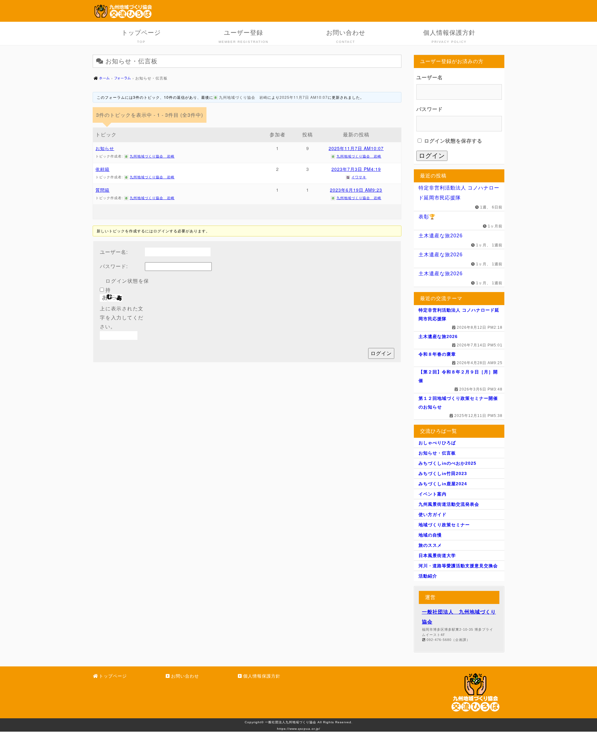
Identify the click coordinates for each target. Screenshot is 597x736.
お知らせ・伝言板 (437, 452)
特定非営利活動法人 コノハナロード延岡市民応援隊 (459, 192)
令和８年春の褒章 (437, 354)
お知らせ (104, 148)
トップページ (141, 36)
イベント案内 (433, 493)
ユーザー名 (429, 77)
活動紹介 (428, 576)
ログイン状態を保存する (452, 141)
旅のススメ (430, 545)
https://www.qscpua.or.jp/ (298, 728)
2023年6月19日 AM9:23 (356, 190)
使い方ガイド (433, 514)
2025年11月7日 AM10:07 (304, 97)
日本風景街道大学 (437, 555)
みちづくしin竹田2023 (443, 473)
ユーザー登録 (243, 36)
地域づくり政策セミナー (444, 524)
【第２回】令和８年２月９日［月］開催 (458, 376)
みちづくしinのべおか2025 (447, 463)
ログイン (381, 353)
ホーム (104, 78)
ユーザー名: (114, 251)
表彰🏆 (427, 216)
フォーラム (122, 78)
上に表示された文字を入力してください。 (121, 317)
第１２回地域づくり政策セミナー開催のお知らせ (458, 402)
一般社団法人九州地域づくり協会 (290, 722)
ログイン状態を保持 (127, 285)
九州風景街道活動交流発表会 (449, 504)
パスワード (429, 109)
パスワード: (114, 266)
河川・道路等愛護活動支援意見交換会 (458, 565)
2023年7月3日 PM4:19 (356, 169)
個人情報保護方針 (449, 36)
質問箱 (102, 190)
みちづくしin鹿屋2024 (443, 483)
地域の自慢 (430, 535)
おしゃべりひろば (437, 442)
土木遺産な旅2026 (441, 235)
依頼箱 (102, 169)
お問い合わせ (345, 36)
